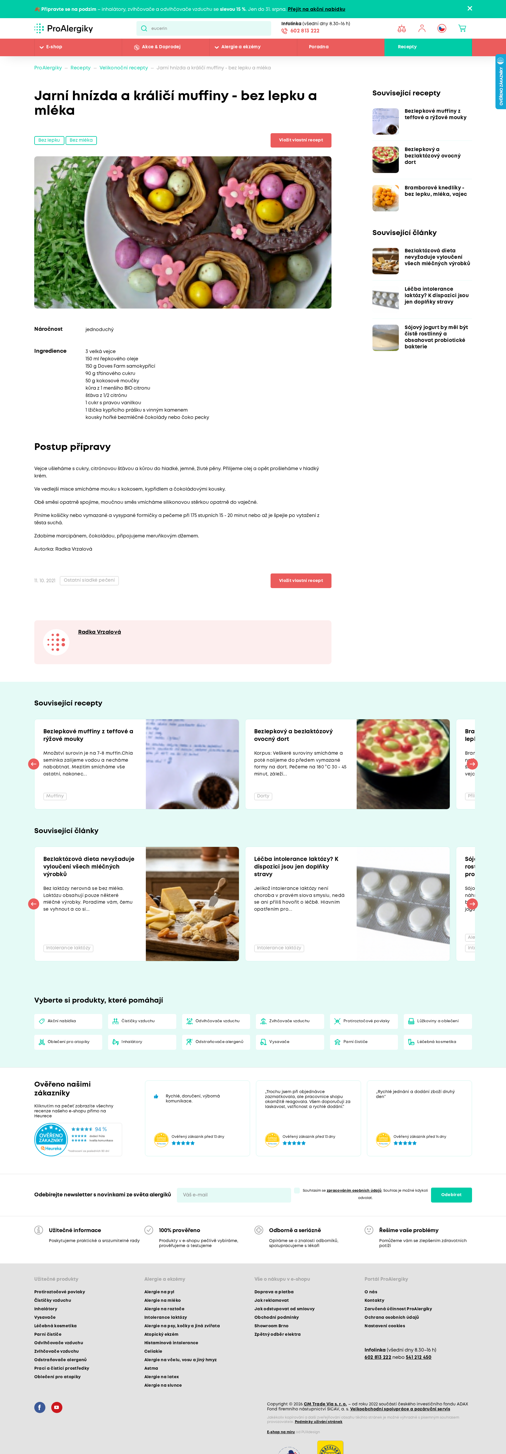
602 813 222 (305, 31)
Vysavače (280, 1063)
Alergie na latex (161, 1398)
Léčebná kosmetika (437, 1063)
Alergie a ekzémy (241, 47)
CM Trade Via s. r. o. (325, 1426)
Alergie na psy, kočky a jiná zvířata (182, 1347)
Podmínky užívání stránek (319, 1443)
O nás (371, 1314)
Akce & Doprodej (161, 47)
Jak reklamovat (271, 1322)
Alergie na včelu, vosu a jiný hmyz (180, 1381)
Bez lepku (49, 141)
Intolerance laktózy (165, 1339)
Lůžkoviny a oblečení (438, 1042)
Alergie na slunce (163, 1407)
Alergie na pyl (159, 1314)
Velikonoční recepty (124, 68)
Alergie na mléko (162, 1322)
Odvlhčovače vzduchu (218, 1042)
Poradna (319, 47)
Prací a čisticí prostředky (61, 1390)
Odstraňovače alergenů (220, 1063)
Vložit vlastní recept (299, 141)
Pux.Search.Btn (144, 28)
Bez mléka (82, 141)
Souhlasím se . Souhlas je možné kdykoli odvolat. (365, 1216)
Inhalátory (132, 1063)
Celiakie (153, 1373)
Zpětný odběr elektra (277, 1356)
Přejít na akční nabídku (317, 9)
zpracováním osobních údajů (354, 1212)
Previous (34, 770)
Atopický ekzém (161, 1356)
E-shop (54, 47)
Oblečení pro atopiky (69, 1063)
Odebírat (451, 1217)
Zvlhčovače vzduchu (290, 1042)
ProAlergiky (48, 68)
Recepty (407, 47)
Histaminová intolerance (171, 1364)
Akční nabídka (62, 1042)
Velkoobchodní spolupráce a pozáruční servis (400, 1431)
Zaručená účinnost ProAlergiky (398, 1331)
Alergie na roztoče (164, 1331)
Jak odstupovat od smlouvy (284, 1331)
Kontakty (374, 1322)
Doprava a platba (274, 1314)
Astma (151, 1390)
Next (472, 770)
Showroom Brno (271, 1347)
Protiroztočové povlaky (367, 1042)
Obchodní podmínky (276, 1339)
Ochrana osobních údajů (392, 1339)
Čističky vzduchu (138, 1042)
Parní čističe (356, 1063)
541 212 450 (419, 1379)
